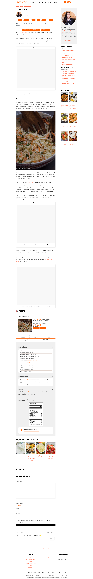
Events (44, 2)
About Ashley (30, 557)
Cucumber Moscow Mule (67, 86)
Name (18, 508)
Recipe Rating (19, 503)
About (38, 2)
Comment (19, 481)
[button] (34, 325)
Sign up (50, 557)
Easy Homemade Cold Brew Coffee (69, 71)
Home (17, 6)
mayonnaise (24, 32)
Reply (52, 538)
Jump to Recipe (27, 29)
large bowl (25, 379)
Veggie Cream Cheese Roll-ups (68, 59)
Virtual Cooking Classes (30, 563)
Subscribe (56, 2)
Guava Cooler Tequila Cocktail (68, 73)
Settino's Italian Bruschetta (67, 64)
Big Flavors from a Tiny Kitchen (33, 391)
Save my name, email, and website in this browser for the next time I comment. (35, 521)
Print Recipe (37, 29)
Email (18, 513)
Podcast (30, 565)
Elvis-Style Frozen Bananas (67, 55)
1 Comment (27, 15)
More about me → (68, 40)
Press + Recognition (30, 559)
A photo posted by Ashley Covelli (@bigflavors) (30, 88)
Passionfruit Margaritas (67, 81)
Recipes (33, 2)
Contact (50, 2)
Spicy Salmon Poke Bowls (67, 53)
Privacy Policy (30, 569)
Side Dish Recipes (27, 6)
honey (28, 362)
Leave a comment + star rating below (31, 431)
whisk (29, 379)
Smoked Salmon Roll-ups (67, 57)
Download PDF (45, 29)
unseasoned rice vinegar (32, 360)
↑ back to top (46, 548)
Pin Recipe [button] (42, 328)
